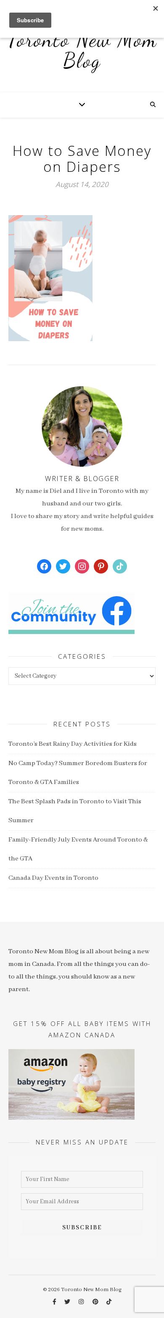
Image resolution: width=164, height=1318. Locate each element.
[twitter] (67, 1302)
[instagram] (82, 1302)
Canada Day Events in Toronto (53, 878)
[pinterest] (96, 1302)
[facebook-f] (55, 1302)
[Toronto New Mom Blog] (82, 54)
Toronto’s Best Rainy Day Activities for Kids (72, 744)
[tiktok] (108, 1302)
